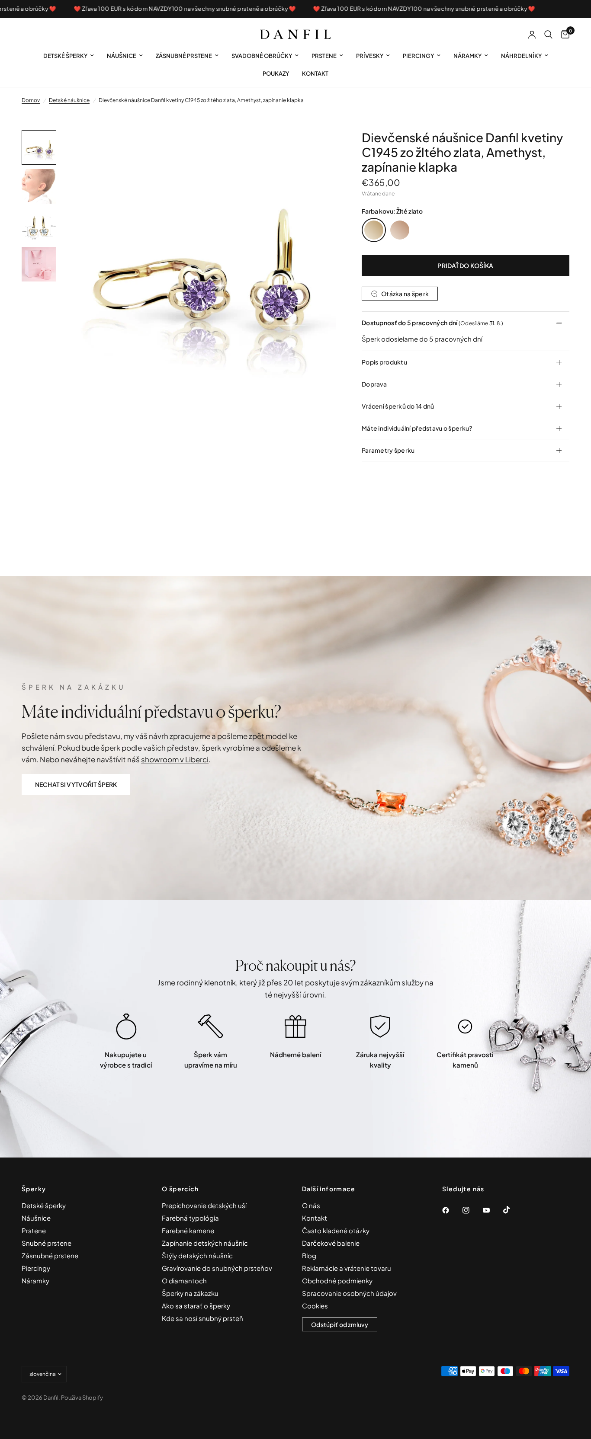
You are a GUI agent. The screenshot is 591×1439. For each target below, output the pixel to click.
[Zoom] (317, 148)
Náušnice (121, 55)
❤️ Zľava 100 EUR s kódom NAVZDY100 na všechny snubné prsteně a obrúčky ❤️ (162, 9)
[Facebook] (451, 1210)
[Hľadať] (548, 34)
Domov (31, 100)
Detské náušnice (69, 100)
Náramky (467, 55)
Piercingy (418, 55)
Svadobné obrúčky (261, 55)
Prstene (324, 55)
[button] (76, 784)
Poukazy (276, 73)
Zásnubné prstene (184, 55)
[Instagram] (472, 1210)
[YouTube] (492, 1210)
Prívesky (369, 55)
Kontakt (315, 73)
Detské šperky (65, 55)
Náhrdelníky (521, 55)
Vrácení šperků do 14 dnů (398, 406)
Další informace (328, 1189)
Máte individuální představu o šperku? (417, 428)
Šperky (34, 1189)
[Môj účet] (532, 34)
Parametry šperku (388, 450)
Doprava (374, 384)
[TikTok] (512, 1209)
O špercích (180, 1189)
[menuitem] (68, 56)
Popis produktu (384, 362)
